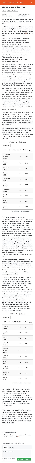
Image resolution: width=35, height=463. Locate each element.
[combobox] (31, 2)
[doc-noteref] (5, 23)
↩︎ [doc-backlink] (17, 436)
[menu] (3, 2)
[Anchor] (17, 432)
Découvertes (16, 150)
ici (26, 33)
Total (24, 150)
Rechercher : (6, 145)
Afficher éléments (17, 142)
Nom (4, 150)
